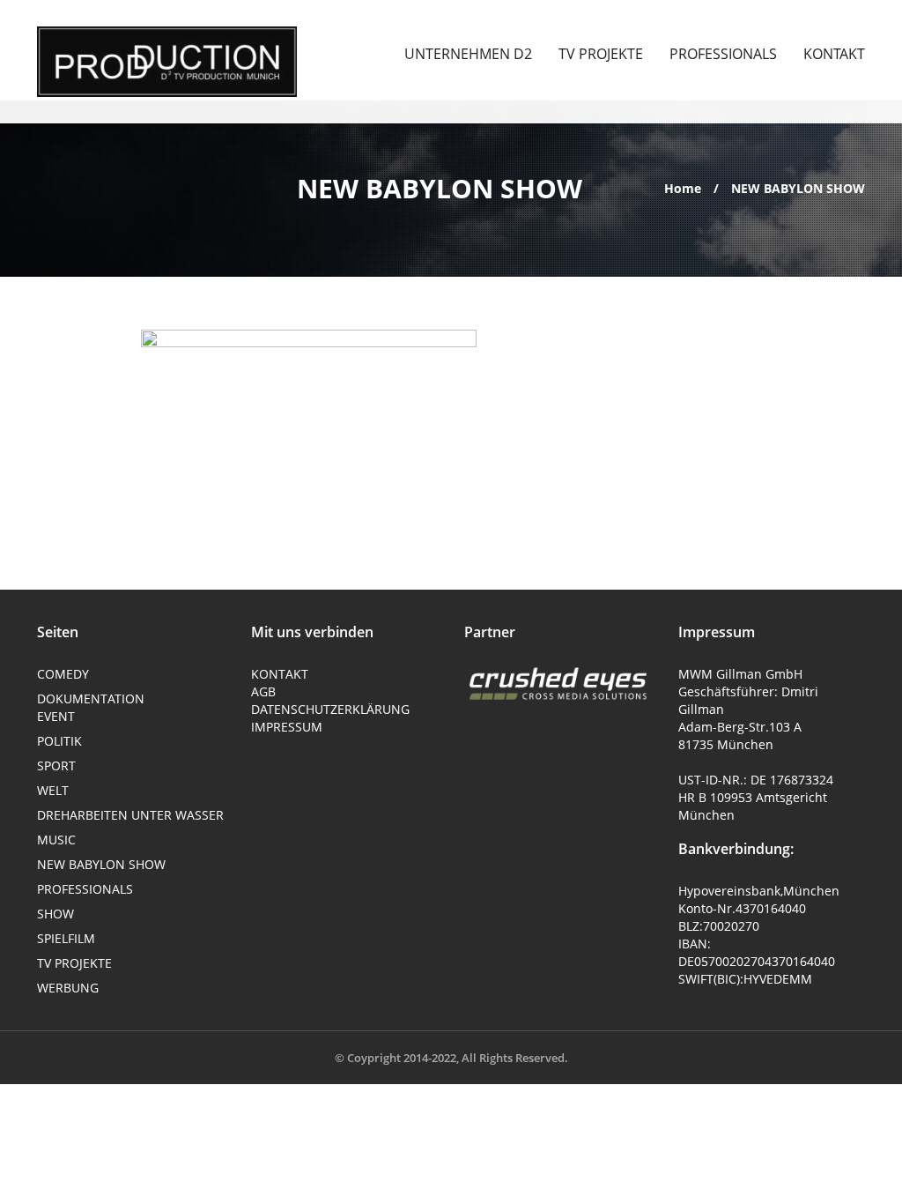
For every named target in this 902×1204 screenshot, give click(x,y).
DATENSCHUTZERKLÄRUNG (330, 709)
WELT (53, 790)
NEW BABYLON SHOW (101, 864)
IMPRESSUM (286, 726)
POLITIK (59, 740)
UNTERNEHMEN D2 (468, 53)
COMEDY (63, 673)
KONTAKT (834, 53)
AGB (263, 691)
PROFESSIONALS (723, 53)
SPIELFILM (66, 938)
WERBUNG (68, 987)
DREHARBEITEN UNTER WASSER (130, 814)
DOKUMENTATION (90, 698)
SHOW (55, 913)
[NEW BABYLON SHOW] (167, 62)
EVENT (56, 716)
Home (684, 188)
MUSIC (56, 839)
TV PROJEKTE (600, 53)
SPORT (56, 765)
